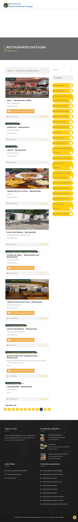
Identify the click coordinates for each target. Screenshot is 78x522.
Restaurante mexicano (62, 206)
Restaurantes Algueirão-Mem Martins (55, 504)
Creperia (63, 132)
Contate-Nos (11, 478)
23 (21, 409)
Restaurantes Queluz (49, 478)
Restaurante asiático (63, 127)
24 (25, 409)
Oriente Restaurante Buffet (58, 454)
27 (37, 409)
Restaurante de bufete (63, 183)
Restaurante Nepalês (63, 214)
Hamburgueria (63, 91)
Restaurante (63, 85)
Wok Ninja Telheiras (55, 435)
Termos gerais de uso (13, 474)
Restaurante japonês (63, 194)
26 (33, 409)
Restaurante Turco (63, 143)
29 (45, 409)
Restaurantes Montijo (49, 485)
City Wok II (52, 444)
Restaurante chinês (63, 199)
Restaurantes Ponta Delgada (52, 471)
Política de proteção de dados (16, 471)
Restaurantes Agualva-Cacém (52, 500)
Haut (75, 517)
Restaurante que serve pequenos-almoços (62, 175)
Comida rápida (63, 122)
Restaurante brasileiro (62, 165)
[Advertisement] (39, 23)
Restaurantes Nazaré (49, 493)
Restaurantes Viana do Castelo (52, 497)
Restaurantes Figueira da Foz (52, 482)
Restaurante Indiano (63, 116)
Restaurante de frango (63, 158)
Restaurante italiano (63, 188)
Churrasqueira (63, 138)
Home (8, 51)
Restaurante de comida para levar (62, 150)
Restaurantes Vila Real (50, 489)
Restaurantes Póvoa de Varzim (52, 474)
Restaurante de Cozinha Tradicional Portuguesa (62, 98)
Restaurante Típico (63, 106)
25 (29, 409)
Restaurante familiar (63, 111)
